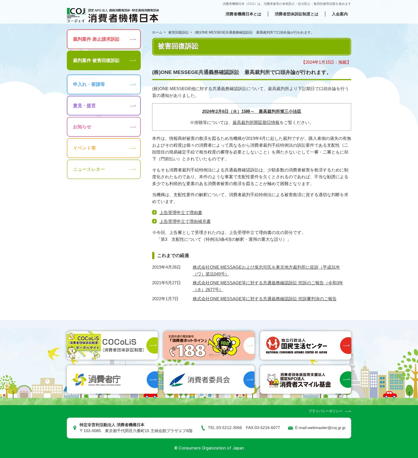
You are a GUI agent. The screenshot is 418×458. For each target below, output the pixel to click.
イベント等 (84, 148)
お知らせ (82, 126)
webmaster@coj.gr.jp (326, 428)
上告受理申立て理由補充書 (185, 221)
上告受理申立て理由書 (181, 212)
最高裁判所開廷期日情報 (256, 122)
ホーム (157, 32)
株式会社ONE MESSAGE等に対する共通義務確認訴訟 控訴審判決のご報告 (265, 298)
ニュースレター (89, 169)
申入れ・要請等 (89, 84)
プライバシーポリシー (326, 411)
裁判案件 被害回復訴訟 (96, 60)
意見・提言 (84, 105)
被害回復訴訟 (178, 32)
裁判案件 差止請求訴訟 (96, 39)
